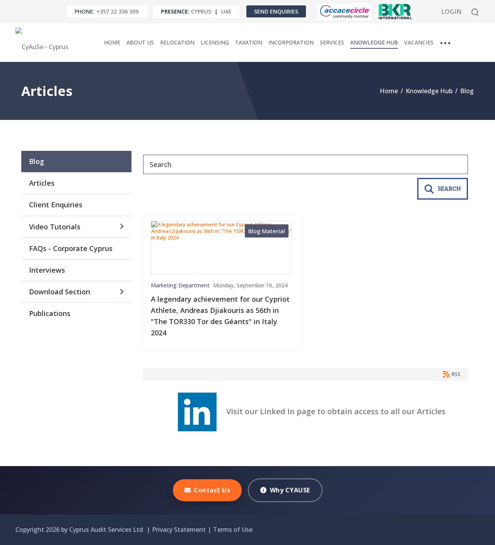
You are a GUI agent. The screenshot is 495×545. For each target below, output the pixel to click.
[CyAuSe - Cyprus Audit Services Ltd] (43, 42)
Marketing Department (180, 285)
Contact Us (212, 490)
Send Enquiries (276, 11)
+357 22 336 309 (117, 11)
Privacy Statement (179, 529)
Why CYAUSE (290, 490)
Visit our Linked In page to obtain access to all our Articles (331, 411)
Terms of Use (233, 529)
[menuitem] (112, 42)
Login (451, 11)
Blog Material (266, 231)
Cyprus (201, 11)
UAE (226, 11)
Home (389, 91)
